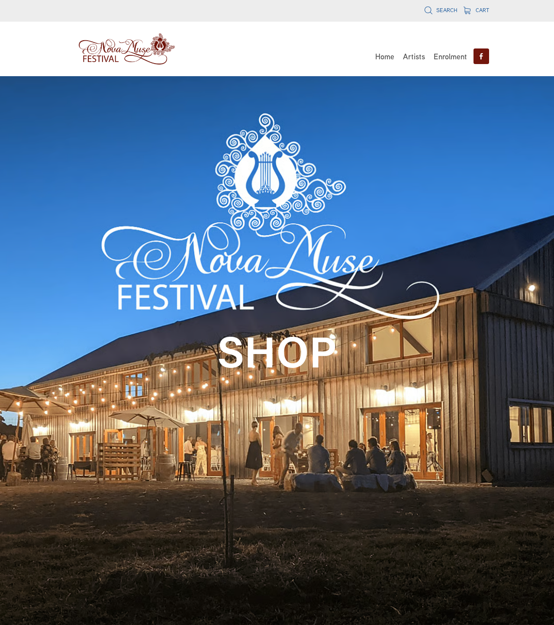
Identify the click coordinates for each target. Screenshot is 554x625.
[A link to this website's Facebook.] (481, 56)
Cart (481, 10)
